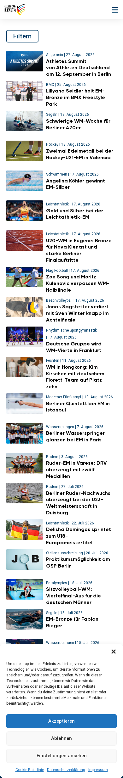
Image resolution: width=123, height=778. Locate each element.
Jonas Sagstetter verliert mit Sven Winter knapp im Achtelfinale (77, 313)
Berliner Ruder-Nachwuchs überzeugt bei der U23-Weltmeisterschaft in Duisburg (78, 503)
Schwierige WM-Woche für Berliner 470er (78, 124)
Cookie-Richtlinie (29, 770)
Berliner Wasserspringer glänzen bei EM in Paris (75, 436)
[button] (113, 651)
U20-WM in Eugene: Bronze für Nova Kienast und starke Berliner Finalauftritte (79, 250)
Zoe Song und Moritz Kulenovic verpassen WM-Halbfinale (77, 283)
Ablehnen (61, 738)
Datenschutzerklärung (66, 770)
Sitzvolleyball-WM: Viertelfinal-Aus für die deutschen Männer (73, 595)
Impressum (98, 770)
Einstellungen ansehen (62, 755)
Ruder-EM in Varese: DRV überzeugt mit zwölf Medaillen (76, 469)
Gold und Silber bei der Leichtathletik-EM (74, 214)
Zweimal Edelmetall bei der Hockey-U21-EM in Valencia (79, 154)
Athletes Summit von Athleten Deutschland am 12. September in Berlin (79, 67)
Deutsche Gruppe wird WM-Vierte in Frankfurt (74, 347)
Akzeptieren (61, 721)
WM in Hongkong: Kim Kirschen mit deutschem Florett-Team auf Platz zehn (75, 376)
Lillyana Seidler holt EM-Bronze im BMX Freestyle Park (75, 97)
